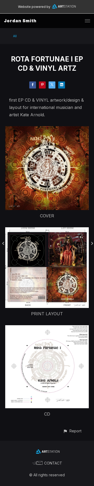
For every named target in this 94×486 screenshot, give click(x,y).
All (15, 36)
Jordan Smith (20, 20)
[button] (72, 431)
